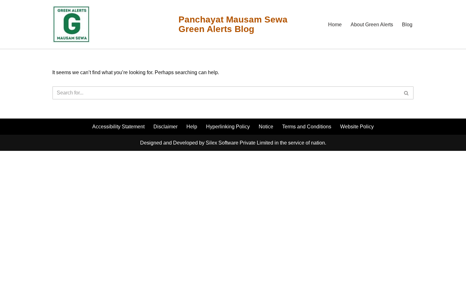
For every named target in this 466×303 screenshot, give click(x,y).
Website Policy (357, 126)
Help (191, 126)
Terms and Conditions (306, 126)
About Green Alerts (372, 24)
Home (335, 24)
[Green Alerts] (71, 24)
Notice (266, 126)
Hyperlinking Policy (228, 126)
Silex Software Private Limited (239, 142)
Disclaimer (165, 126)
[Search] (406, 93)
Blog (407, 24)
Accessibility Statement (118, 126)
